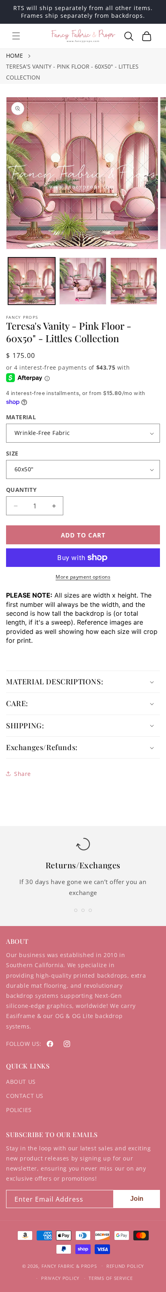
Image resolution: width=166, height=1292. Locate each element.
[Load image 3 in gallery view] (134, 281)
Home (14, 55)
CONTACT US (25, 1096)
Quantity (21, 489)
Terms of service (111, 1278)
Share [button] (22, 774)
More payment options (83, 576)
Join (136, 1198)
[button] (16, 36)
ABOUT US (21, 1081)
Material (21, 417)
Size (12, 453)
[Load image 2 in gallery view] (82, 281)
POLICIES (19, 1110)
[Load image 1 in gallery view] (31, 281)
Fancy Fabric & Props (69, 1266)
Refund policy (125, 1266)
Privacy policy (60, 1278)
